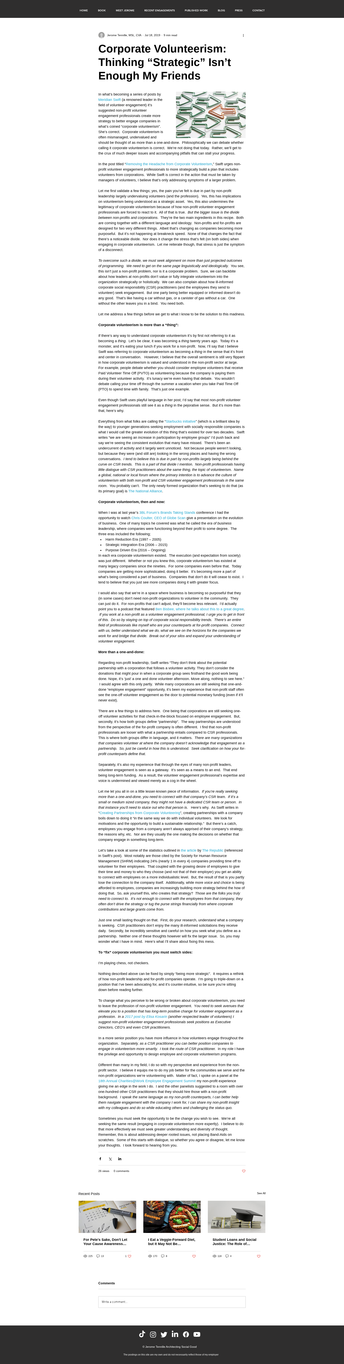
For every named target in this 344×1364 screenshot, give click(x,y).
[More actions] (243, 35)
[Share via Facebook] (100, 1159)
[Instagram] (153, 1334)
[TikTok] (142, 1334)
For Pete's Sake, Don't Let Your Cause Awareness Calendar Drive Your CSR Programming (105, 1242)
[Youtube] (197, 1334)
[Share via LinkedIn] (120, 1159)
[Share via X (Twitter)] (110, 1159)
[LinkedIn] (175, 1334)
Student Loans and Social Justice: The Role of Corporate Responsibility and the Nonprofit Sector (234, 1242)
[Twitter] (164, 1334)
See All (261, 1193)
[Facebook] (186, 1334)
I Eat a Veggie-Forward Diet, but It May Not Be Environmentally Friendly (171, 1242)
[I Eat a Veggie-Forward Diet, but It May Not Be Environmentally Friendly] (172, 1217)
